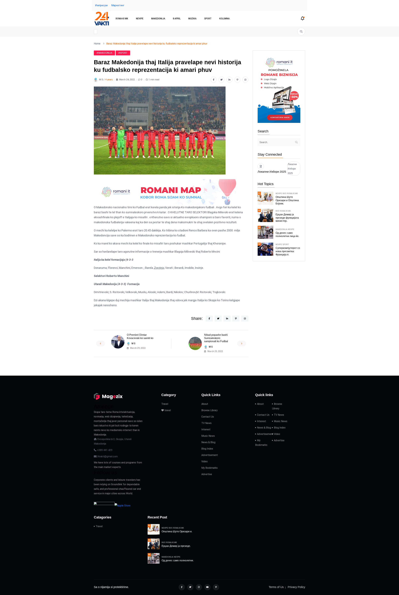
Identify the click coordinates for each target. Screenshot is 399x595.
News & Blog (208, 442)
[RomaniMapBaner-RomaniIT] (171, 191)
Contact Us (207, 416)
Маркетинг (117, 5)
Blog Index (207, 448)
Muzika (192, 18)
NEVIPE (139, 18)
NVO (284, 193)
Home (98, 43)
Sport (208, 18)
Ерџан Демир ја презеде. (176, 546)
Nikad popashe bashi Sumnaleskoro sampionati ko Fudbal (216, 338)
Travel (164, 403)
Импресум (101, 5)
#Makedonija (104, 53)
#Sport (123, 53)
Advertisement (209, 455)
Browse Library (209, 410)
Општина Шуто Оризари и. (177, 531)
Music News (208, 435)
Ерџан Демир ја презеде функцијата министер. (287, 217)
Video (204, 461)
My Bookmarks (209, 467)
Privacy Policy (296, 587)
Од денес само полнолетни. (178, 560)
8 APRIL (176, 18)
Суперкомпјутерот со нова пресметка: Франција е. (288, 251)
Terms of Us (276, 587)
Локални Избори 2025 (292, 168)
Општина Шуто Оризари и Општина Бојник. (287, 200)
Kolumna (224, 18)
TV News (206, 423)
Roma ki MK (122, 18)
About (204, 403)
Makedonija (158, 18)
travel (167, 410)
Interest (205, 429)
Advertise (206, 474)
